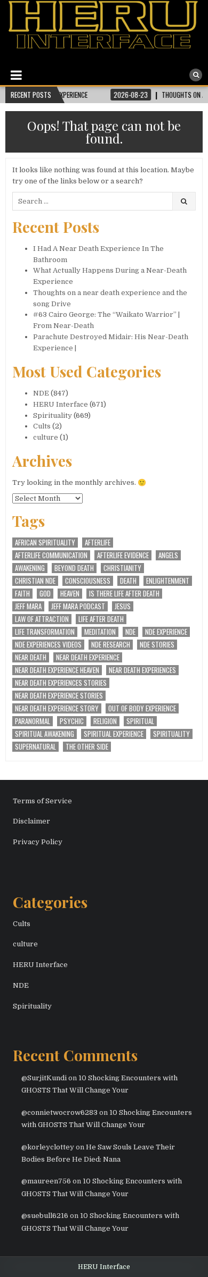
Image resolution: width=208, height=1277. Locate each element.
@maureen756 (46, 1181)
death (128, 581)
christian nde (35, 581)
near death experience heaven (57, 670)
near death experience (87, 657)
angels (168, 555)
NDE (41, 393)
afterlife (97, 542)
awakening (30, 568)
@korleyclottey (47, 1147)
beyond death (74, 568)
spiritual (140, 721)
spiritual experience (113, 734)
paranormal (32, 721)
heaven (69, 594)
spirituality (171, 734)
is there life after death (124, 594)
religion (105, 721)
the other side (87, 747)
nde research (110, 645)
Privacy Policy (37, 842)
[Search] (195, 75)
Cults (42, 426)
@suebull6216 (44, 1216)
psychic (72, 721)
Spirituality (52, 415)
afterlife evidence (123, 555)
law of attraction (42, 619)
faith (22, 594)
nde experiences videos (48, 645)
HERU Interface (60, 404)
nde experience (166, 632)
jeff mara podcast (78, 606)
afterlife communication (51, 555)
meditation (100, 632)
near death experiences (142, 670)
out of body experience (142, 708)
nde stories (157, 645)
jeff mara (28, 606)
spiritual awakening (44, 734)
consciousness (87, 581)
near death (30, 657)
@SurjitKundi (44, 1078)
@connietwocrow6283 (59, 1112)
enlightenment (167, 581)
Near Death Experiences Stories (61, 683)
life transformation (45, 632)
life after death (101, 619)
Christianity (122, 568)
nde (130, 632)
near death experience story (57, 708)
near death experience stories (59, 696)
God (45, 594)
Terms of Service (42, 801)
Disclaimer (31, 821)
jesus (123, 606)
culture (45, 437)
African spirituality (45, 542)
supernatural (35, 747)
